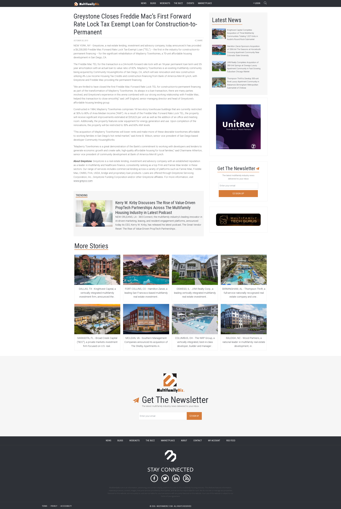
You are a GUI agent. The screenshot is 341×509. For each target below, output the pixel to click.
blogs (153, 3)
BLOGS (120, 440)
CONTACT (197, 440)
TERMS (44, 506)
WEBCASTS (134, 440)
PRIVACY (54, 506)
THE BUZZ (150, 440)
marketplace (205, 3)
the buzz (178, 3)
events (190, 3)
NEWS (108, 440)
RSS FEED (230, 440)
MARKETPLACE (168, 440)
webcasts (165, 3)
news (143, 3)
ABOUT (184, 440)
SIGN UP (195, 416)
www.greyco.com (83, 180)
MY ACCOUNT (214, 440)
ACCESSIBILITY (66, 506)
